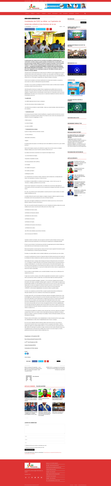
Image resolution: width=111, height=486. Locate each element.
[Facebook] (80, 1)
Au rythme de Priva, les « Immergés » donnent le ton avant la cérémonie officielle (31, 399)
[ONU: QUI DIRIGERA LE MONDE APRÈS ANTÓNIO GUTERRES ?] (58, 393)
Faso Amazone (28, 26)
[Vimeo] (84, 1)
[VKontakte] (85, 1)
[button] (85, 13)
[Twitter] (82, 1)
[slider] (76, 39)
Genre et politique (34, 18)
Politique (32, 13)
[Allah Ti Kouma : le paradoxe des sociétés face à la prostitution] (58, 406)
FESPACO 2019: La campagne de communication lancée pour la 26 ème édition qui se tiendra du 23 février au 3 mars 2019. (55, 368)
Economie (77, 13)
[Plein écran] (84, 39)
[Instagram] (81, 1)
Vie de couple (54, 13)
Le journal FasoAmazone (82, 484)
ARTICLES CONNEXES (30, 386)
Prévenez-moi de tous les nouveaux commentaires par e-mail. (36, 445)
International (71, 13)
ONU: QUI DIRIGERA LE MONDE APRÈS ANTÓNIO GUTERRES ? (79, 176)
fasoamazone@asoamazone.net (37, 474)
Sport (61, 13)
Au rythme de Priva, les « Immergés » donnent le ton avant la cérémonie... (80, 163)
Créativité (43, 13)
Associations (65, 13)
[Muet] (83, 39)
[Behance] (78, 1)
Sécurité (49, 13)
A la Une (26, 13)
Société (38, 13)
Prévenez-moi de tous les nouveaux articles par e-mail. (35, 447)
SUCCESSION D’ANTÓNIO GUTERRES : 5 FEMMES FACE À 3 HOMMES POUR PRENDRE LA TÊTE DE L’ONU (31, 413)
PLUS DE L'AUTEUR (40, 386)
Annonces (71, 484)
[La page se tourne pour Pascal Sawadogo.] (44, 393)
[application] (77, 35)
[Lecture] (69, 39)
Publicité (75, 484)
